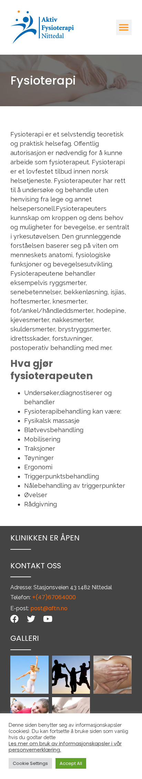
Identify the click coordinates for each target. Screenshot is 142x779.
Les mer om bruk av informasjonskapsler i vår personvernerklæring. (65, 746)
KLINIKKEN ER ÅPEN (45, 538)
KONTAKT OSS (35, 565)
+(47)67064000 (54, 597)
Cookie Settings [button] (30, 763)
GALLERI (24, 638)
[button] (124, 27)
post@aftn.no (49, 608)
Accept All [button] (71, 763)
